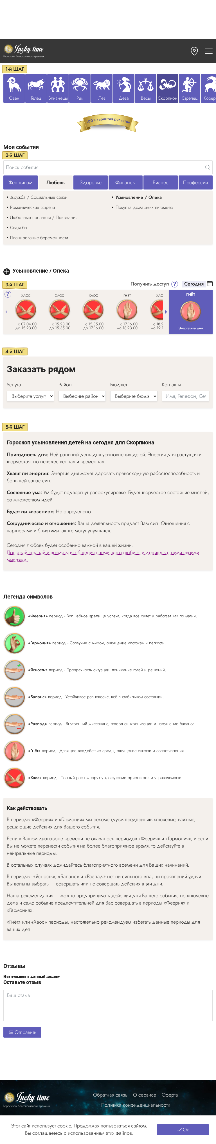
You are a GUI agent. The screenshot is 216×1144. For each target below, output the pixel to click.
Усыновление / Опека (139, 197)
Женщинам (20, 182)
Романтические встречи (32, 207)
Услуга (14, 384)
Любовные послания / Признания (43, 217)
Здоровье (91, 182)
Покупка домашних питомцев (144, 207)
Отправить (25, 1032)
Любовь (55, 182)
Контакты (171, 384)
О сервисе (144, 1095)
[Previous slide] (6, 312)
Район (65, 384)
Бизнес (160, 182)
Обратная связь (110, 1095)
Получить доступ (149, 284)
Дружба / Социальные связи (38, 197)
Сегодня (194, 284)
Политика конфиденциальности (135, 1105)
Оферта (170, 1095)
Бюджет (118, 384)
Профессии (195, 182)
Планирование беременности (39, 237)
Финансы (125, 182)
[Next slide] (166, 312)
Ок (186, 1129)
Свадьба (18, 227)
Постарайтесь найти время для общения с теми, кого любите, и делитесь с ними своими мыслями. (103, 556)
